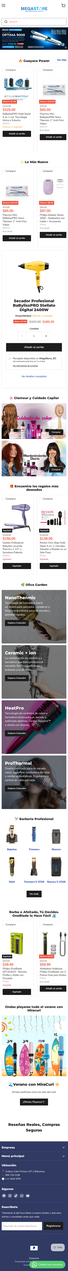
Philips (43, 224)
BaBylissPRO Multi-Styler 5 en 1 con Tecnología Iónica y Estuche (17, 117)
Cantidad (34, 329)
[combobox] (34, 21)
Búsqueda (34, 1258)
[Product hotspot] (14, 1074)
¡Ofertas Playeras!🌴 (34, 1101)
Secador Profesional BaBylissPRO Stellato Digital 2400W (34, 305)
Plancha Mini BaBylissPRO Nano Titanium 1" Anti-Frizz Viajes (52, 118)
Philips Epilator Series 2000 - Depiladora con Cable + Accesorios (52, 218)
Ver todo (34, 893)
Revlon (43, 555)
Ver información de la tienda (25, 366)
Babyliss (6, 123)
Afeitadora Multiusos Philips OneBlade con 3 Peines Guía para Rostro (53, 972)
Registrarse (53, 1226)
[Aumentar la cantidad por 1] (46, 336)
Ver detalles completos (34, 376)
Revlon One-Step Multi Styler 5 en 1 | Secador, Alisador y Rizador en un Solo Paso (53, 547)
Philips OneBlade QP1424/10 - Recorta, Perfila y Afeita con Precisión (15, 973)
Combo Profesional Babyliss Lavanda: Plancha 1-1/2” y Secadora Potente (13, 547)
